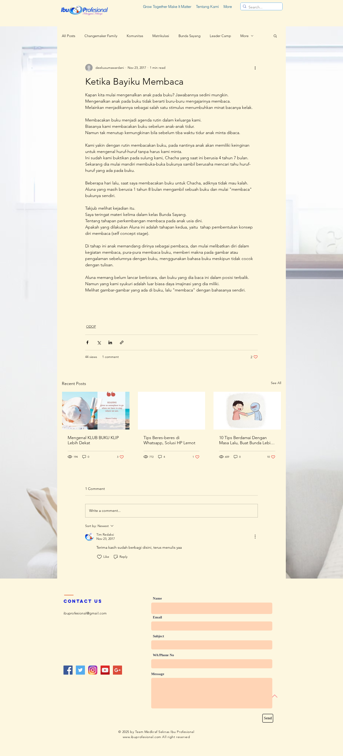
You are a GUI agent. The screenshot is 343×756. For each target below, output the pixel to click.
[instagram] (92, 670)
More (244, 36)
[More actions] (255, 67)
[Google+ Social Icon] (117, 670)
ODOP (91, 326)
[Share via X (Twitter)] (99, 342)
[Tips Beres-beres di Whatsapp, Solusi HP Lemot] (171, 411)
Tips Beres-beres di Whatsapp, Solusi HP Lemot (169, 440)
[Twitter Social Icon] (80, 670)
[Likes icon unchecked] (99, 557)
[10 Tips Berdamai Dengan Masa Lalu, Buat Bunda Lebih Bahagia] (247, 411)
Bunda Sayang (189, 36)
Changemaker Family (100, 36)
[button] (275, 36)
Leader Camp (220, 36)
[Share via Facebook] (87, 342)
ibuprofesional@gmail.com (85, 613)
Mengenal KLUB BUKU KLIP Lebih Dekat (93, 440)
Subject (158, 636)
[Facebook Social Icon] (68, 670)
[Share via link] (121, 342)
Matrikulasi (160, 36)
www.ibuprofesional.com (142, 737)
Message (157, 674)
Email (157, 617)
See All (276, 383)
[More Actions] (255, 536)
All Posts (68, 36)
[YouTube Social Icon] (105, 670)
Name (157, 598)
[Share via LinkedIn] (110, 342)
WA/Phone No (163, 655)
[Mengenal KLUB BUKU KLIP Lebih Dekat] (96, 411)
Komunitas (135, 36)
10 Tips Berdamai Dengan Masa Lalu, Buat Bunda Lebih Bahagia (246, 440)
